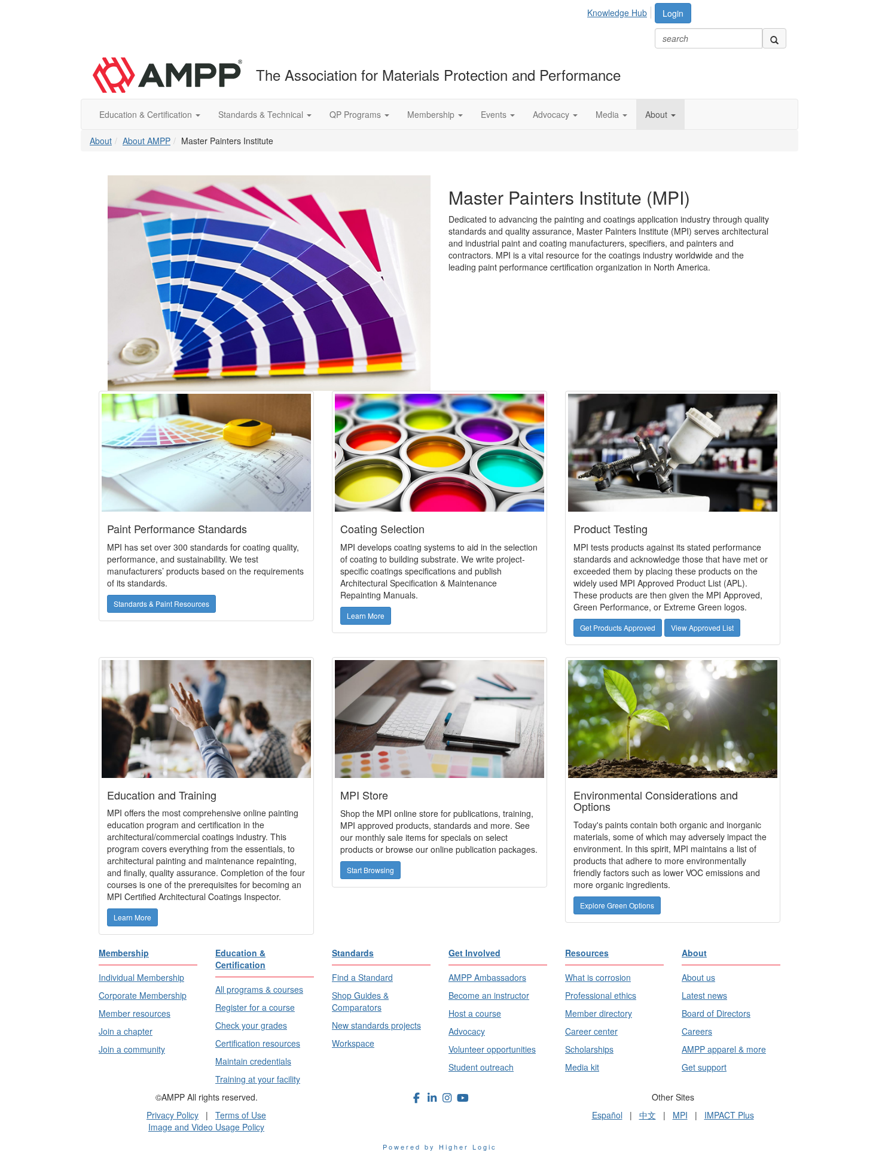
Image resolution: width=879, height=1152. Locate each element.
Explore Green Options (617, 905)
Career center (591, 1031)
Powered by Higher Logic (440, 1146)
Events (495, 114)
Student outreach (481, 1067)
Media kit (582, 1067)
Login (673, 13)
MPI (680, 1115)
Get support (704, 1067)
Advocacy (552, 114)
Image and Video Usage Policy (206, 1127)
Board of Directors (716, 1013)
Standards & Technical (262, 114)
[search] (774, 38)
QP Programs (356, 114)
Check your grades (251, 1025)
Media (608, 114)
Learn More (365, 615)
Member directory (598, 1013)
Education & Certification (146, 114)
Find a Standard (362, 977)
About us (698, 977)
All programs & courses (259, 989)
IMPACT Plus (729, 1115)
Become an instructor (488, 995)
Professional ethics (600, 995)
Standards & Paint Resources (161, 603)
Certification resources (257, 1043)
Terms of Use (240, 1115)
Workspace (353, 1043)
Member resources (134, 1013)
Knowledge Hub (617, 13)
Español (607, 1115)
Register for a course (255, 1007)
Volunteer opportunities (492, 1049)
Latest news (704, 995)
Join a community (132, 1049)
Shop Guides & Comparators (360, 1001)
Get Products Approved (617, 627)
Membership (432, 114)
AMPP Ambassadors (487, 977)
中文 (647, 1115)
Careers (697, 1031)
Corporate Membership (143, 995)
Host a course (474, 1013)
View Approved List (702, 627)
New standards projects (376, 1025)
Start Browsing (370, 870)
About (657, 114)
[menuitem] (620, 11)
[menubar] (620, 11)
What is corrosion (598, 977)
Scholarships (589, 1049)
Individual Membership (141, 977)
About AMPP (146, 141)
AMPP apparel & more (724, 1049)
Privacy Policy (172, 1115)
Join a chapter (125, 1031)
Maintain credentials (253, 1061)
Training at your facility (257, 1079)
